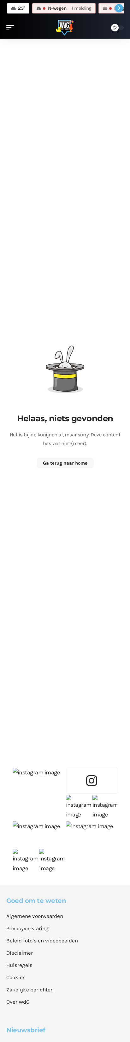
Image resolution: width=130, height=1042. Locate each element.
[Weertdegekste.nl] (65, 27)
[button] (11, 27)
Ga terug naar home (65, 463)
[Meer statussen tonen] (119, 8)
